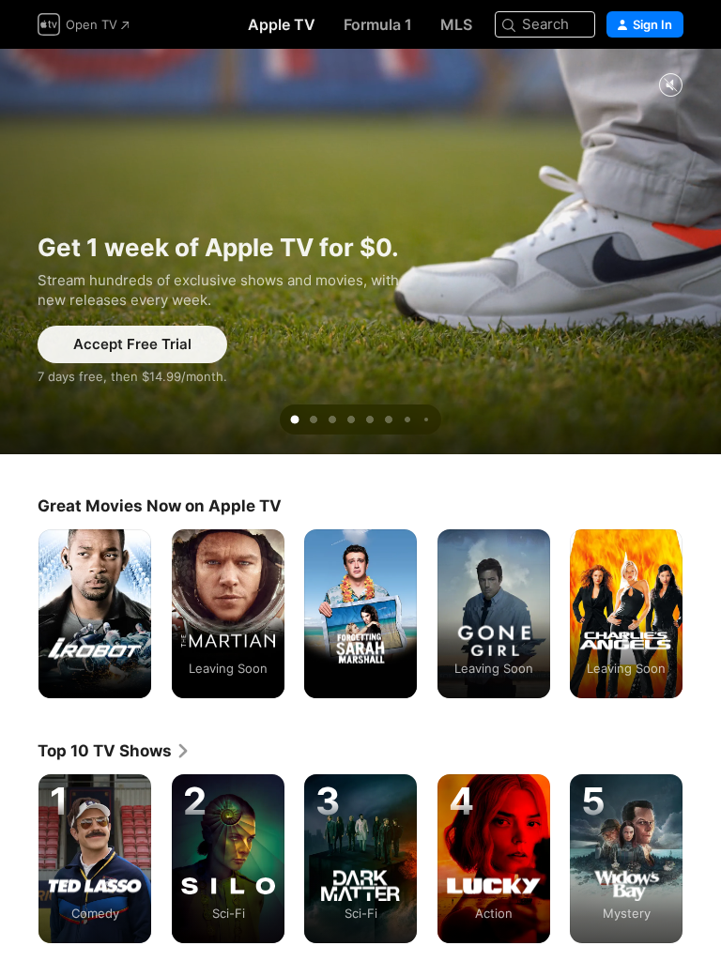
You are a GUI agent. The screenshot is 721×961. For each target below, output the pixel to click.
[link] (114, 750)
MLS (456, 24)
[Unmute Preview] (670, 85)
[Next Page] (702, 614)
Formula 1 (378, 24)
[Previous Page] (19, 614)
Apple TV (281, 24)
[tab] (294, 419)
